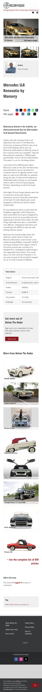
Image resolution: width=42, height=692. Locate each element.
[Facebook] (17, 110)
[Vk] (23, 114)
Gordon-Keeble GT (10, 403)
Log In (25, 642)
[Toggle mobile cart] (33, 12)
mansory (16, 604)
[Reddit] (25, 110)
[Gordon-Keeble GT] (21, 394)
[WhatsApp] (33, 110)
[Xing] (29, 114)
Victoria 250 (8, 552)
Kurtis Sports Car (9, 527)
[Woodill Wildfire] (21, 369)
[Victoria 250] (21, 543)
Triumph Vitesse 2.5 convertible (15, 502)
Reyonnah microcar (10, 453)
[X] (21, 110)
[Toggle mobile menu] (37, 12)
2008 (11, 604)
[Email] (35, 114)
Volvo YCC (7, 477)
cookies (17, 681)
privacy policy (7, 689)
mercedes (23, 604)
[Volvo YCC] (21, 468)
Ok (35, 685)
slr (28, 604)
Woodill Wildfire (9, 378)
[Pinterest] (17, 114)
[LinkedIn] (29, 110)
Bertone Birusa (9, 428)
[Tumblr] (37, 110)
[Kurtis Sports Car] (21, 518)
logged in (18, 582)
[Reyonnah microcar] (21, 444)
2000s (7, 604)
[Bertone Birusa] (21, 419)
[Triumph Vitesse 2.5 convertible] (21, 493)
